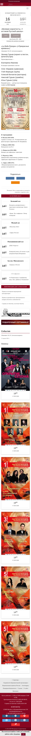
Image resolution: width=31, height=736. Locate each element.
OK (23, 734)
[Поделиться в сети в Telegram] (20, 178)
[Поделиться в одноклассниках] (15, 182)
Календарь (16, 35)
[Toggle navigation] (27, 8)
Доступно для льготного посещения (15, 41)
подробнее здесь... (25, 192)
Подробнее (17, 734)
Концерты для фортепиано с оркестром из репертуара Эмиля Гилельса (18, 207)
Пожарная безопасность (9, 688)
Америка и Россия (14, 264)
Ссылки (20, 688)
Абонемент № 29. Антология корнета (11, 335)
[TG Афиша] (15, 716)
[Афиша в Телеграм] (15, 724)
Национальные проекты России (11, 685)
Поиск (5, 35)
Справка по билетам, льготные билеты (13, 303)
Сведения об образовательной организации (15, 683)
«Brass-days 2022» (14, 226)
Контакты (15, 691)
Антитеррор (25, 685)
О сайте (26, 688)
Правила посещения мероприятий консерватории (11, 292)
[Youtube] (24, 716)
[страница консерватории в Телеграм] (6, 716)
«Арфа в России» (14, 232)
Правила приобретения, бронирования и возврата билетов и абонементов (13, 298)
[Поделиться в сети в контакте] (10, 178)
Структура (16, 680)
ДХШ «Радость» (14, 245)
